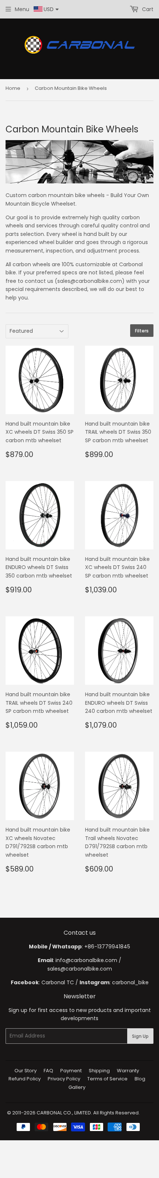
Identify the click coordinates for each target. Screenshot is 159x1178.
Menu (22, 9)
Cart (147, 9)
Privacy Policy (64, 1078)
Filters (142, 331)
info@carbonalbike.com (86, 960)
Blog (140, 1078)
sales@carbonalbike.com (79, 968)
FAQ (48, 1070)
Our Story (25, 1070)
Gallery (76, 1087)
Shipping (99, 1070)
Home (13, 88)
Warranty (128, 1070)
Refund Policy (25, 1078)
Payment (71, 1070)
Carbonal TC (57, 982)
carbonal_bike (130, 982)
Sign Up (140, 1036)
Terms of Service (107, 1078)
